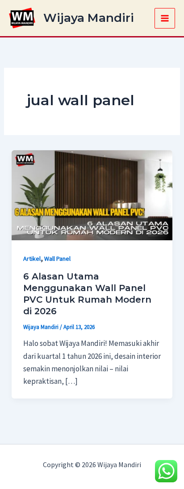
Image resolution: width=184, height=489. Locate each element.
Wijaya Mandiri (88, 18)
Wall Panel (57, 259)
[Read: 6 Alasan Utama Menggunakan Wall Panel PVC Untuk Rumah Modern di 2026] (92, 194)
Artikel (32, 259)
